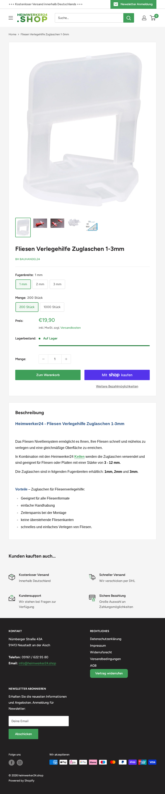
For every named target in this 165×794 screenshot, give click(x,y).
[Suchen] (128, 18)
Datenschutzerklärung (105, 639)
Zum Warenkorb (48, 375)
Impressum (98, 646)
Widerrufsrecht (101, 652)
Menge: (20, 359)
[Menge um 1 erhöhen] (66, 359)
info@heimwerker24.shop (37, 663)
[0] (153, 17)
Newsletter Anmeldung (137, 4)
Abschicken (23, 734)
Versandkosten (70, 328)
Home (12, 34)
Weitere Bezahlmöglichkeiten (117, 386)
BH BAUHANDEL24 (27, 259)
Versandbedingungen (105, 659)
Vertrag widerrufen (109, 673)
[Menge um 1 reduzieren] (43, 359)
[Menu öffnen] (11, 18)
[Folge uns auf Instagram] (20, 763)
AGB (93, 666)
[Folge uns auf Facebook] (12, 763)
